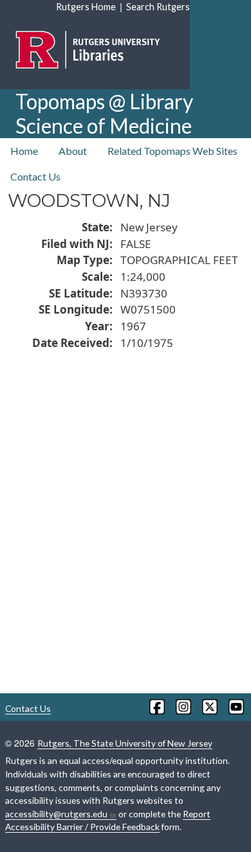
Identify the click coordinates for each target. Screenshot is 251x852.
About (73, 151)
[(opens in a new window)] (156, 706)
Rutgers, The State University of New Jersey (124, 743)
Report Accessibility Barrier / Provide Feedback (107, 820)
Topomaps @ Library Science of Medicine (104, 113)
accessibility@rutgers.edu (56, 813)
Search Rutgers (158, 6)
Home (24, 151)
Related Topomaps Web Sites (172, 151)
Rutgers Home (86, 6)
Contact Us (35, 176)
